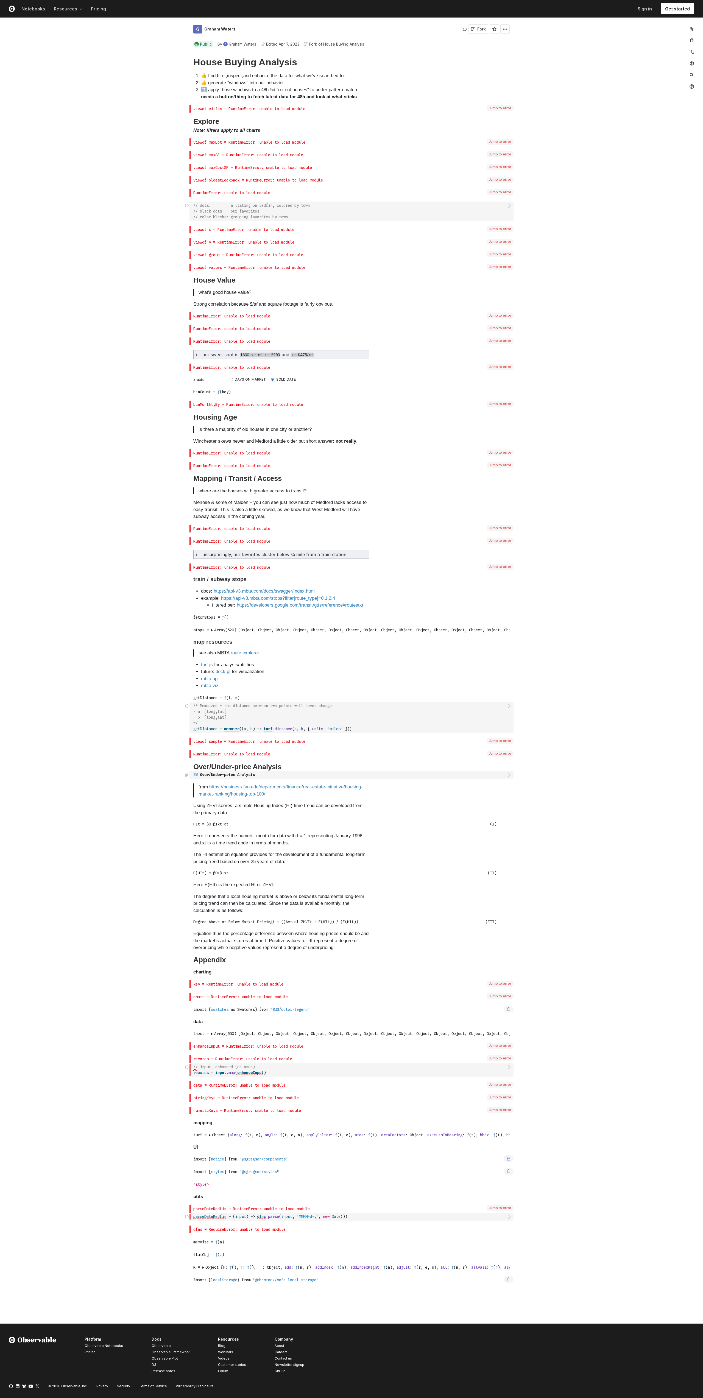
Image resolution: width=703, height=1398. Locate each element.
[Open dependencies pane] (691, 63)
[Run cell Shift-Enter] (509, 206)
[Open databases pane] (691, 40)
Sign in (645, 9)
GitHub (280, 1371)
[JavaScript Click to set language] (186, 717)
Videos (224, 1358)
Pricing (98, 9)
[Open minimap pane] (691, 52)
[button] (187, 54)
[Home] (32, 1356)
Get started (677, 9)
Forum (223, 1371)
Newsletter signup (289, 1365)
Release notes (163, 1371)
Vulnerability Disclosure (195, 1386)
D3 (154, 1365)
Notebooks (33, 9)
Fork (481, 29)
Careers (281, 1352)
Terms (153, 1386)
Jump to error (500, 108)
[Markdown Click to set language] (186, 775)
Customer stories (232, 1365)
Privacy (102, 1386)
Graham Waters (220, 29)
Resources (65, 9)
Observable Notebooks (104, 1346)
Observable (161, 1346)
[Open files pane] (691, 29)
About (279, 1346)
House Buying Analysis (343, 44)
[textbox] (352, 211)
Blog (221, 1346)
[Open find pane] (691, 75)
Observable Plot (165, 1358)
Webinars (225, 1352)
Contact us (283, 1358)
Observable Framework (171, 1352)
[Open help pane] (691, 86)
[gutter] (95, 78)
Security (123, 1386)
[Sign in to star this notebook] (494, 29)
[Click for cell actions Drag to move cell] (186, 211)
